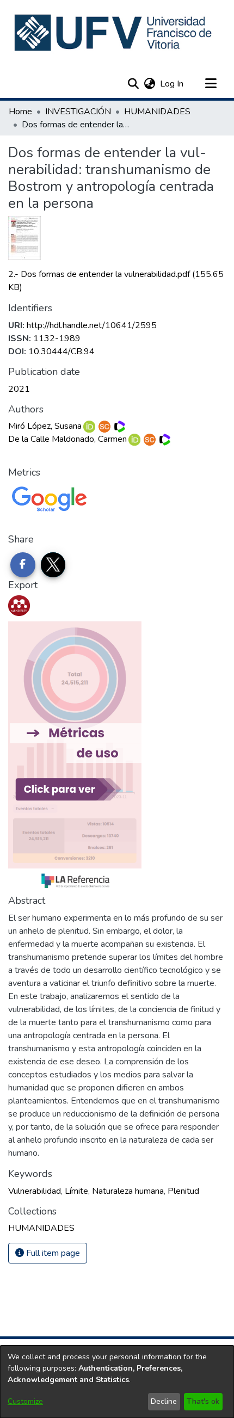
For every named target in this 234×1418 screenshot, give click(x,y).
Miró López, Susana (45, 426)
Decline (164, 1401)
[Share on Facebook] (22, 564)
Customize (25, 1401)
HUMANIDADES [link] (157, 112)
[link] (41, 1228)
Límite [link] (76, 1191)
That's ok (203, 1401)
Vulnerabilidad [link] (34, 1191)
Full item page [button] (52, 1253)
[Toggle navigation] (210, 83)
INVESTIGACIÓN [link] (78, 112)
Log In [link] (172, 84)
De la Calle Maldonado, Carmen (67, 439)
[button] (114, 32)
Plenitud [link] (183, 1191)
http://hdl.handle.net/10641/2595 (92, 325)
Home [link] (20, 112)
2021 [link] (19, 389)
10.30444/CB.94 (61, 351)
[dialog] (117, 1382)
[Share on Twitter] (53, 564)
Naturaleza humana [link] (128, 1191)
